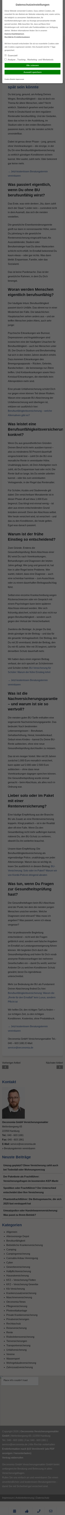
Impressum (20, 79)
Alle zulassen (32, 65)
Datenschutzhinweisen (14, 34)
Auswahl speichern (33, 72)
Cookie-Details (10, 79)
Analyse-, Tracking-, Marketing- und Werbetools (30, 59)
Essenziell (12, 55)
